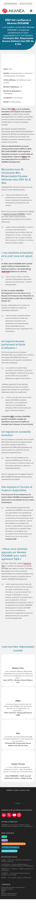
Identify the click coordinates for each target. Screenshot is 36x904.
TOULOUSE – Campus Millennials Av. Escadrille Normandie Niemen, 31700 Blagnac (17, 865)
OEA (12, 416)
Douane (22, 790)
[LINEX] (18, 703)
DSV (13, 109)
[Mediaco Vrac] (18, 670)
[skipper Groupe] (18, 766)
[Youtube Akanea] (14, 815)
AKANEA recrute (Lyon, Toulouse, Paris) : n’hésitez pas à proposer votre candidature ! (17, 825)
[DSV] (18, 734)
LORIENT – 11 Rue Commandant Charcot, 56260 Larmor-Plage (15, 874)
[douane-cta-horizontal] (18, 627)
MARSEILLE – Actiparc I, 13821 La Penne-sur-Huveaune (17, 869)
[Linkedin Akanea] (3, 815)
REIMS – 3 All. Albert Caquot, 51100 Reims (16, 878)
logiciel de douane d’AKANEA (14, 214)
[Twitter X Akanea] (9, 815)
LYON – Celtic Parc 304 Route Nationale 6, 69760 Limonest (16, 860)
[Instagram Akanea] (19, 815)
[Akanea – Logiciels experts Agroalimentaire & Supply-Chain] (13, 9)
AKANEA (9, 790)
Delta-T (24, 157)
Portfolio (16, 790)
